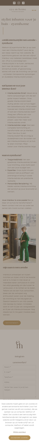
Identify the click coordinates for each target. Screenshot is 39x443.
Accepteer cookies (19, 438)
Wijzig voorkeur (19, 432)
